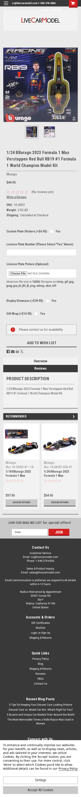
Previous (6, 84)
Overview (40, 361)
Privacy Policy (40, 658)
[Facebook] (8, 351)
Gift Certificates (40, 622)
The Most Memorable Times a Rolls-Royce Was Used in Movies (40, 721)
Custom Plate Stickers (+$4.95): (27, 231)
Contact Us (40, 683)
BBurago (11, 462)
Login (45, 9)
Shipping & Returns (40, 637)
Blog (40, 663)
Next (74, 84)
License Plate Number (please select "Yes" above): (40, 244)
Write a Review (16, 197)
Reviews (40, 368)
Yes (58, 231)
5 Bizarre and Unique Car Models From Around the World (40, 714)
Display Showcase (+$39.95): (25, 300)
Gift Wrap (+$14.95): (19, 313)
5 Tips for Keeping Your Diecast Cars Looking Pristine (40, 704)
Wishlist (40, 627)
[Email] (12, 351)
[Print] (17, 351)
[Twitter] (22, 351)
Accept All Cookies (40, 790)
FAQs (40, 678)
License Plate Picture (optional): (27, 264)
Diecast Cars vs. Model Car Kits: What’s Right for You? (41, 709)
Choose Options (21, 502)
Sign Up (57, 9)
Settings (40, 780)
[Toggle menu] (6, 6)
